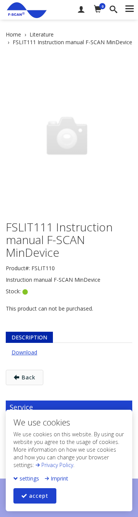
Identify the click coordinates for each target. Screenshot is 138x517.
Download (24, 352)
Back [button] (27, 377)
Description (29, 337)
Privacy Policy (56, 465)
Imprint (58, 478)
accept (37, 495)
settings (28, 478)
